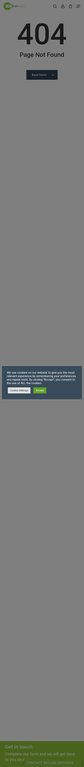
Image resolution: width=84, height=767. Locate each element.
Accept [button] (40, 390)
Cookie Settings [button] (19, 390)
